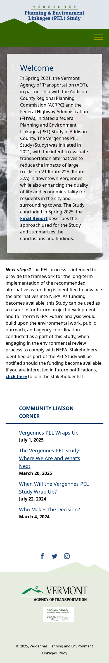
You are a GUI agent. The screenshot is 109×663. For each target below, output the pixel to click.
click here (16, 376)
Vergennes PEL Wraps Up (49, 432)
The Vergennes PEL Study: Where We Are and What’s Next (49, 458)
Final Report (34, 218)
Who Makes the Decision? (49, 509)
